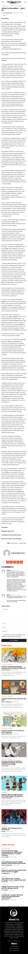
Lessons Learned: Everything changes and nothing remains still (13, 667)
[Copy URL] (11, 562)
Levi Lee (3, 831)
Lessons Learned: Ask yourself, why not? (13, 699)
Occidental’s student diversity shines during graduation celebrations (12, 896)
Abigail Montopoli (6, 734)
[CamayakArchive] (6, 553)
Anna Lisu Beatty (6, 670)
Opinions (4, 793)
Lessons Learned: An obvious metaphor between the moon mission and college (11, 762)
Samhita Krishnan (6, 798)
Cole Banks (4, 890)
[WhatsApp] (21, 562)
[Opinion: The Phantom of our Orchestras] (14, 816)
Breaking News (6, 849)
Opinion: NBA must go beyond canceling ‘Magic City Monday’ (12, 795)
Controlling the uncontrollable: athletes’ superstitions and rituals (13, 862)
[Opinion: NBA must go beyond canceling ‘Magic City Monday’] (14, 783)
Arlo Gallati (5, 899)
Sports (4, 860)
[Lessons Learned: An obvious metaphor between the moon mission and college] (14, 749)
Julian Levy (4, 881)
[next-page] (5, 840)
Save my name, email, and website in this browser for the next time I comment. (13, 635)
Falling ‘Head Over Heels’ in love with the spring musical (12, 887)
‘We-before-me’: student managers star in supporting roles (13, 879)
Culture (4, 885)
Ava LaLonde (5, 766)
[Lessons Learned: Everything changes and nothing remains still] (14, 655)
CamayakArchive (7, 13)
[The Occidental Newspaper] (14, 2)
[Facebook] (14, 562)
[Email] (7, 562)
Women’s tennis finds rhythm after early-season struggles (13, 871)
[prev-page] (2, 840)
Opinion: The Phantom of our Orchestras (11, 829)
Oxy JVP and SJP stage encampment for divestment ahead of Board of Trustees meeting (11, 853)
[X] (18, 562)
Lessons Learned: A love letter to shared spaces (12, 731)
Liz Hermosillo (5, 873)
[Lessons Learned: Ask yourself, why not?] (14, 687)
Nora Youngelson (6, 702)
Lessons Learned (7, 665)
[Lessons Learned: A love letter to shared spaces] (14, 719)
